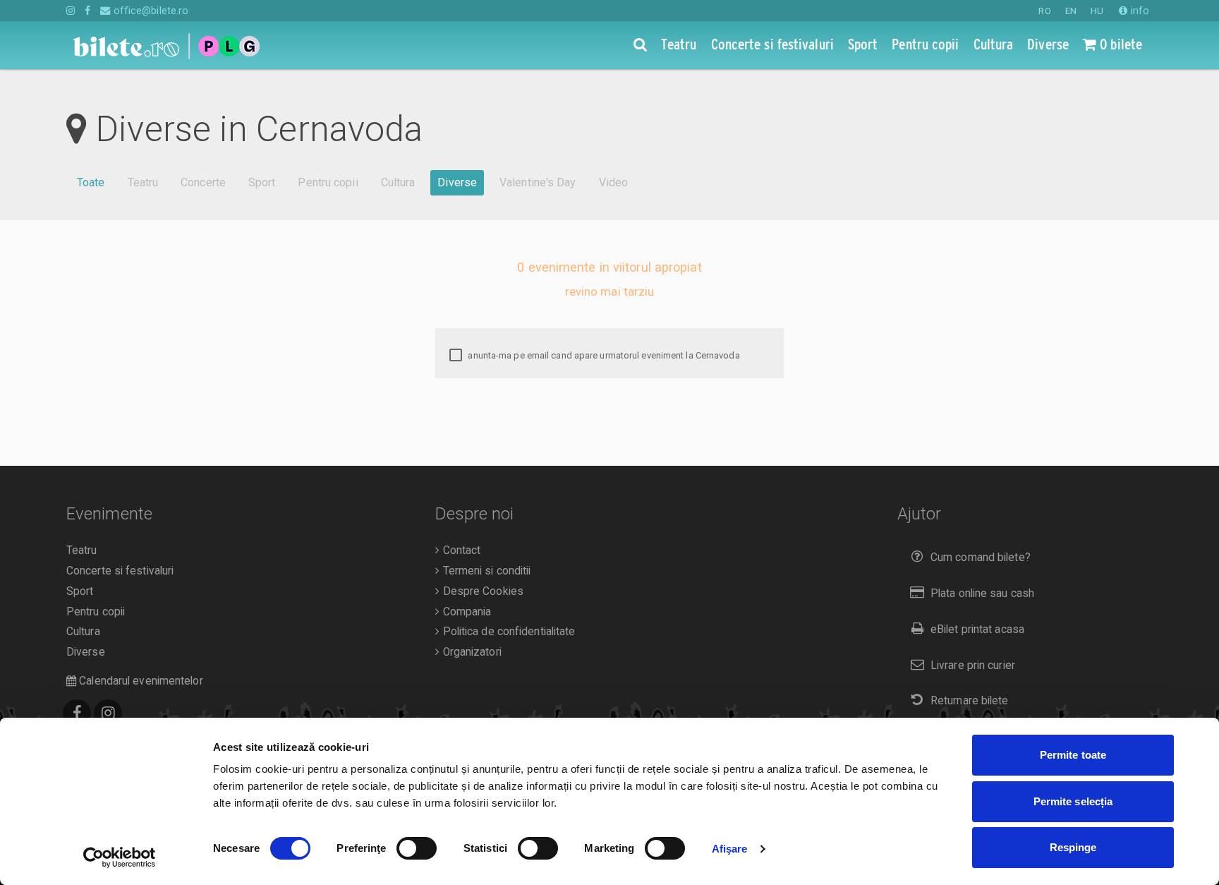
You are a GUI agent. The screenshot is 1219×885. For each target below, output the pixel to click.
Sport (262, 182)
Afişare (730, 849)
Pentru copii (328, 182)
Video (614, 182)
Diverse (457, 182)
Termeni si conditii (484, 571)
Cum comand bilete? (980, 557)
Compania (465, 612)
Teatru (143, 182)
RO (1044, 11)
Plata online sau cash (982, 593)
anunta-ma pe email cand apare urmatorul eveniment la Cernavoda (602, 355)
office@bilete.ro (149, 10)
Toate (91, 182)
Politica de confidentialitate (507, 631)
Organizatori (470, 652)
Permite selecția (1073, 801)
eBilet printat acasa (977, 629)
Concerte (203, 182)
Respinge (1073, 847)
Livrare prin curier (972, 665)
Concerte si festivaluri (120, 571)
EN (1071, 11)
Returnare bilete (969, 700)
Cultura (398, 182)
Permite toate (1073, 755)
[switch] (416, 848)
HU (1097, 11)
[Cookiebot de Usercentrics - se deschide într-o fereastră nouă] (119, 857)
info (1138, 10)
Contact (459, 550)
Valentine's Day (537, 182)
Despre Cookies (481, 591)
